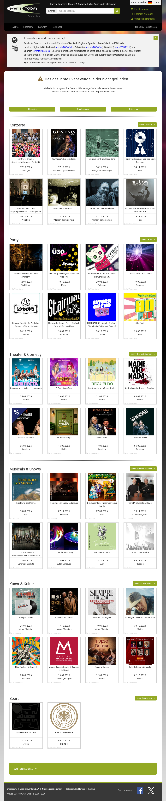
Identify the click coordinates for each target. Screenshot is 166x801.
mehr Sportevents (145, 698)
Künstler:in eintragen (144, 19)
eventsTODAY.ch (122, 47)
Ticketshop (57, 27)
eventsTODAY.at (94, 47)
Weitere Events (24, 768)
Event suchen (83, 109)
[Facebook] (140, 790)
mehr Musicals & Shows (142, 469)
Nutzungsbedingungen (52, 789)
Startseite (32, 109)
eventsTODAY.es (41, 51)
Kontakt (91, 789)
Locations (28, 27)
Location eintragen (143, 14)
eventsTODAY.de (64, 47)
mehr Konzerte (146, 125)
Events (15, 27)
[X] (151, 790)
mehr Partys (148, 239)
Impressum (12, 789)
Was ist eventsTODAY (29, 789)
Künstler (42, 27)
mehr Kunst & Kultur (144, 583)
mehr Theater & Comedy (142, 354)
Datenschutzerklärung (75, 789)
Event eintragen (141, 9)
